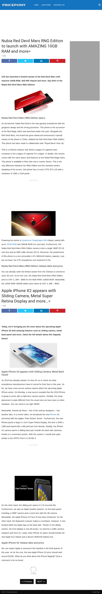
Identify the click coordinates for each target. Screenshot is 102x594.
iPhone (53, 414)
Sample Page (96, 592)
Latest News (46, 5)
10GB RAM (11, 244)
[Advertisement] (51, 23)
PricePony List (59, 5)
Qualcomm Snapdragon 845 (34, 240)
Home (36, 5)
